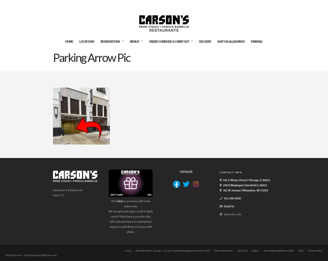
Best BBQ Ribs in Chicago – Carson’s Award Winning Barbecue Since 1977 (173, 250)
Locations (86, 42)
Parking (256, 42)
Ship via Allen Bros (231, 42)
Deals (301, 250)
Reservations (110, 42)
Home (69, 42)
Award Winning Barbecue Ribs (279, 250)
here (120, 201)
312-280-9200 (232, 198)
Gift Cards (242, 250)
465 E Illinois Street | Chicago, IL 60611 (246, 180)
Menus (134, 42)
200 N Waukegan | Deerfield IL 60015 (245, 185)
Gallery (255, 250)
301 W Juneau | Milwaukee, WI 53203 (245, 190)
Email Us (229, 206)
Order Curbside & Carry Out (169, 42)
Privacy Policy (315, 250)
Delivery (205, 42)
